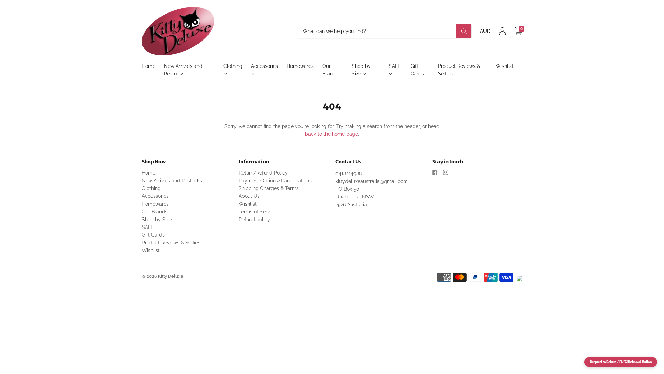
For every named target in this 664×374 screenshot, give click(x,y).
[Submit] (463, 31)
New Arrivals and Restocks (183, 70)
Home (148, 66)
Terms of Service (257, 211)
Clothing (232, 66)
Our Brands (330, 70)
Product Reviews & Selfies (459, 70)
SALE (395, 66)
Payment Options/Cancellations (275, 181)
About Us (249, 196)
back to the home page (331, 134)
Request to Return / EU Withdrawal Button (621, 362)
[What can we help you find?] (384, 31)
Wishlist (505, 66)
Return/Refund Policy (263, 173)
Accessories (264, 66)
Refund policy (254, 219)
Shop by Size (361, 70)
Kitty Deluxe (170, 276)
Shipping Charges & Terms (269, 188)
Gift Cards (417, 70)
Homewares (300, 66)
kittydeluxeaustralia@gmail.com (371, 181)
